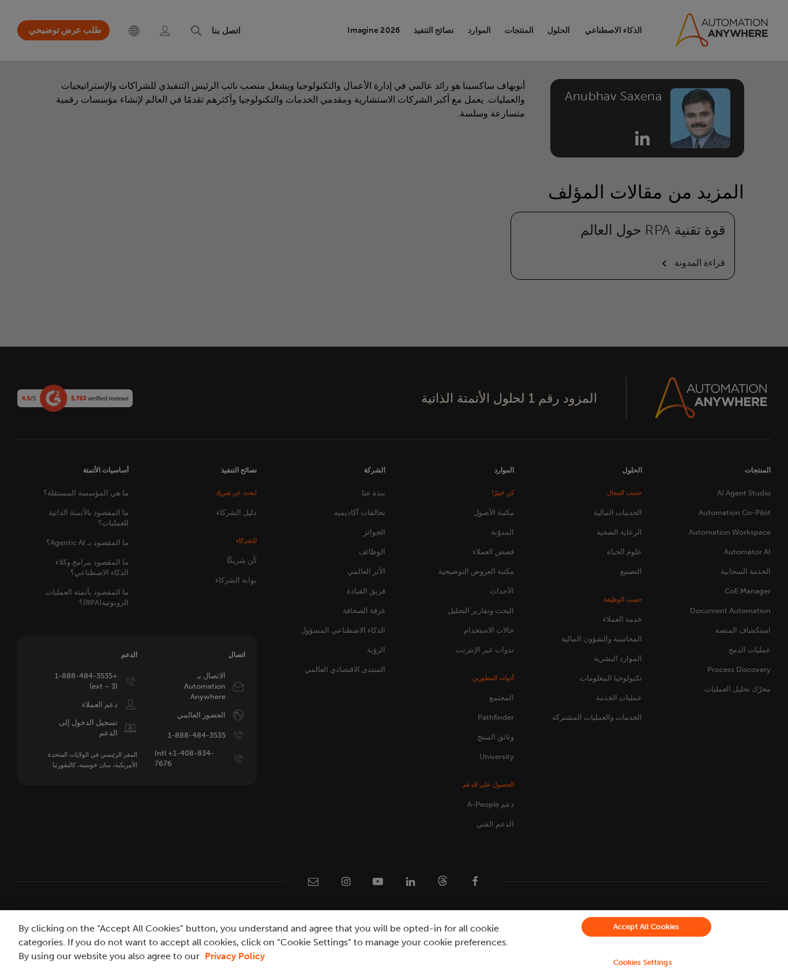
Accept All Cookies (646, 926)
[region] (394, 939)
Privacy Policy (235, 956)
